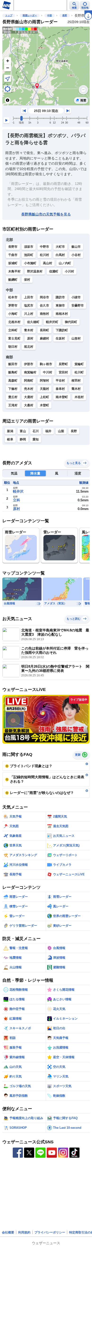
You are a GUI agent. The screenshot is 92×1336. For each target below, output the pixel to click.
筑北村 (28, 346)
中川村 (47, 372)
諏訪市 (60, 297)
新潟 (10, 431)
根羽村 (76, 380)
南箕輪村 (30, 372)
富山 (23, 431)
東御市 (60, 305)
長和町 (44, 330)
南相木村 (62, 313)
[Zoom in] (7, 60)
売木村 (28, 389)
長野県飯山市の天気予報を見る (46, 214)
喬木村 (76, 389)
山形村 (76, 338)
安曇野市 (77, 305)
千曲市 (12, 255)
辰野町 (63, 364)
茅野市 (12, 305)
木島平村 (14, 271)
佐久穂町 (33, 322)
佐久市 (44, 305)
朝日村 (12, 346)
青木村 (28, 330)
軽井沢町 (52, 322)
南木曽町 (62, 397)
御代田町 (71, 322)
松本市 (12, 297)
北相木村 (14, 322)
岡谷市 (44, 297)
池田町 (28, 255)
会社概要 (8, 1232)
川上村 (28, 313)
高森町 (12, 380)
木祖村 (79, 397)
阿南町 (28, 380)
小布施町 (30, 263)
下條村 (12, 389)
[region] (46, 66)
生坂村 (60, 338)
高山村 (47, 263)
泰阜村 (60, 389)
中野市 (44, 246)
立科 (16, 500)
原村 (30, 338)
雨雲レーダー (30, 15)
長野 (64, 15)
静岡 (23, 439)
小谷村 (76, 255)
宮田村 (63, 372)
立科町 (12, 330)
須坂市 (28, 246)
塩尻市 (28, 305)
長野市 (12, 246)
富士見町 (14, 338)
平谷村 (60, 380)
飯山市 (76, 246)
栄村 (27, 279)
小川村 (69, 271)
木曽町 (44, 405)
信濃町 (53, 271)
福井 (48, 431)
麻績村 (44, 338)
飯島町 (12, 372)
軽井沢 (18, 491)
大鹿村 (28, 397)
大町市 (60, 246)
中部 (49, 15)
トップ (8, 15)
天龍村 (44, 389)
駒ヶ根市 (46, 364)
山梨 (61, 431)
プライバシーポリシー (49, 1232)
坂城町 (12, 263)
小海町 (12, 313)
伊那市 (28, 364)
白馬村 (60, 255)
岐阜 (10, 439)
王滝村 (12, 405)
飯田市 (12, 364)
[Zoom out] (7, 67)
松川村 (44, 255)
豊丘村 (12, 397)
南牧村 (44, 313)
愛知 (36, 439)
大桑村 (28, 405)
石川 (36, 431)
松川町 (79, 372)
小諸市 (76, 297)
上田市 (28, 297)
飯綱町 (12, 279)
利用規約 (24, 1232)
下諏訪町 (62, 330)
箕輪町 (79, 364)
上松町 (44, 397)
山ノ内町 (65, 263)
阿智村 (44, 380)
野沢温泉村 (34, 271)
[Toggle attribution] (7, 100)
